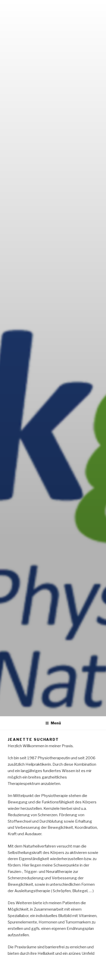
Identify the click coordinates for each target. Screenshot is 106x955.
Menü (56, 723)
